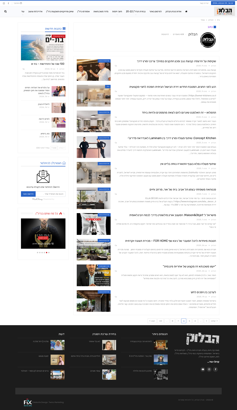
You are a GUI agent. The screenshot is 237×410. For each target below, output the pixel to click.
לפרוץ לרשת (44, 119)
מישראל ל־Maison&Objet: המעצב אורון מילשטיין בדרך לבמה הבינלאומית (172, 215)
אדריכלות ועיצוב (35, 11)
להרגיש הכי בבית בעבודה (141, 341)
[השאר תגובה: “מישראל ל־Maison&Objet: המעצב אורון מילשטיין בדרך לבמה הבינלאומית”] (115, 219)
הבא (153, 321)
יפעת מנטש (44, 356)
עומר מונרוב (95, 371)
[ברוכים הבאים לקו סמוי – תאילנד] (57, 374)
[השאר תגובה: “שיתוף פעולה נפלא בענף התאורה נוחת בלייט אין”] (115, 168)
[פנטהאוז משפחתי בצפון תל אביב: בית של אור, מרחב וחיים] (94, 198)
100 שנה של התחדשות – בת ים (47, 63)
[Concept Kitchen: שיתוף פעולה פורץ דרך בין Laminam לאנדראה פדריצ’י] (94, 147)
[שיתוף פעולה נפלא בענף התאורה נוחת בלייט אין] (94, 173)
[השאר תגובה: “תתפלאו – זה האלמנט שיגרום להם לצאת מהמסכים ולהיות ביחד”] (115, 117)
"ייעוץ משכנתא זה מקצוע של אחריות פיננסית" (189, 266)
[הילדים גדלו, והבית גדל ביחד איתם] (109, 360)
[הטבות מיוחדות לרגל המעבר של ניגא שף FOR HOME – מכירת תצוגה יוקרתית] (94, 249)
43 (160, 321)
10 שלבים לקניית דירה (43, 243)
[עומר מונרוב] (109, 374)
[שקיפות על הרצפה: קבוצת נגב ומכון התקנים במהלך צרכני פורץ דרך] (94, 70)
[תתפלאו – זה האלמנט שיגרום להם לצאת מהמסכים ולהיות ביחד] (94, 121)
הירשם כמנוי (28, 194)
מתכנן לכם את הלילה (142, 371)
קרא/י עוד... (213, 361)
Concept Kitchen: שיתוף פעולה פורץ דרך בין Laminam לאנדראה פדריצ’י (172, 138)
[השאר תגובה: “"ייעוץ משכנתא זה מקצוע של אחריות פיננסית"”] (115, 271)
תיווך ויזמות (117, 11)
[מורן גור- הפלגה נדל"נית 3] (161, 360)
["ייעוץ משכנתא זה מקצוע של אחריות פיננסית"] (94, 275)
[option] (43, 235)
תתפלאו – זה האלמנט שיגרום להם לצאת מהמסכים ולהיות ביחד (179, 112)
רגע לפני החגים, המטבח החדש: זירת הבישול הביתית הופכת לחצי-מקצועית (172, 87)
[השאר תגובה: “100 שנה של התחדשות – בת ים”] (23, 69)
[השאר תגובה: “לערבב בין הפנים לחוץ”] (115, 296)
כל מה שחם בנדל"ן (58, 36)
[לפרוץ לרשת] (58, 123)
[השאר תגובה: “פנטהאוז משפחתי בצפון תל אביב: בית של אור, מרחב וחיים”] (115, 194)
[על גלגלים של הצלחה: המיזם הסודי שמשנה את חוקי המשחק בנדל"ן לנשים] (58, 91)
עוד (22, 11)
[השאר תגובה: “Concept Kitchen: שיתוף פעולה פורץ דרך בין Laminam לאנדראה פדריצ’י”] (115, 142)
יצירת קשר (204, 3)
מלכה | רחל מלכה (41, 341)
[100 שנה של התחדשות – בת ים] (43, 47)
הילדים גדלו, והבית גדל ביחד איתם (85, 356)
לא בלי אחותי (94, 341)
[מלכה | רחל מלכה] (57, 345)
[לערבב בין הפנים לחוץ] (94, 301)
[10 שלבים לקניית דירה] (43, 233)
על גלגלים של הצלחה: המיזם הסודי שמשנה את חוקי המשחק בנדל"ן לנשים (36, 90)
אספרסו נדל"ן (83, 11)
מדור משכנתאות (101, 11)
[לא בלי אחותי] (109, 345)
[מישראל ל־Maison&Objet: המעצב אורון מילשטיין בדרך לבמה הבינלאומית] (94, 224)
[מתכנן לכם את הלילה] (161, 374)
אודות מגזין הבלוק (173, 11)
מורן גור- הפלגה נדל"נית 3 (140, 356)
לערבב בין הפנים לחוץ (203, 292)
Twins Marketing (56, 402)
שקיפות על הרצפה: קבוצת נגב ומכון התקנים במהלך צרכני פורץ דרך (176, 61)
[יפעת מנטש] (57, 360)
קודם (213, 321)
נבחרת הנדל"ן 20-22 (136, 11)
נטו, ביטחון (45, 133)
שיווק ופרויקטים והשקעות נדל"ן (60, 11)
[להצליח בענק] (58, 108)
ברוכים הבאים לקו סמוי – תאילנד (35, 371)
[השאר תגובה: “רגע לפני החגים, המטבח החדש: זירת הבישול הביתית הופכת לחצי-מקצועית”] (115, 91)
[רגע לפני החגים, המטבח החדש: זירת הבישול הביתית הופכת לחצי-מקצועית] (94, 95)
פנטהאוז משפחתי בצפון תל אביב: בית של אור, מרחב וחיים (183, 189)
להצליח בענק (43, 104)
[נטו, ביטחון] (58, 137)
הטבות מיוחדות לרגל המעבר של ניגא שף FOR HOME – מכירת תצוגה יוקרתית (170, 241)
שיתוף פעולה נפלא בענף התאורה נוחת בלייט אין (188, 164)
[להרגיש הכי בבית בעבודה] (161, 345)
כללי (108, 86)
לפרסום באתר (155, 11)
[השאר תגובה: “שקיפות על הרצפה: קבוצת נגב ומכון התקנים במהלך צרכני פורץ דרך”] (115, 65)
